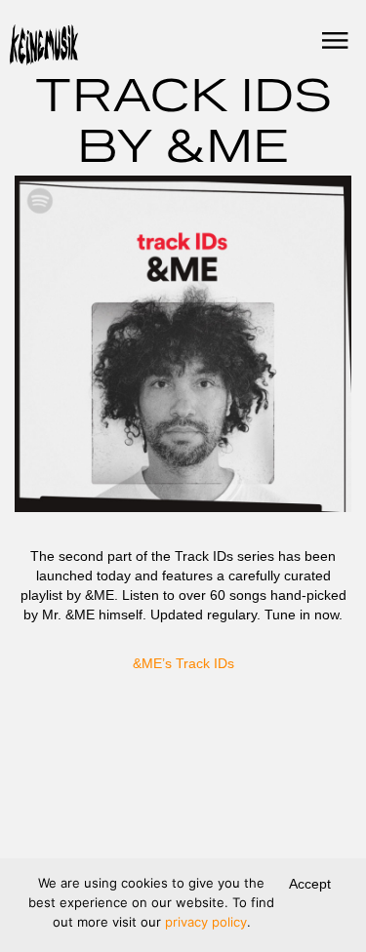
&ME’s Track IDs (183, 663)
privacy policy (206, 922)
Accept (310, 884)
